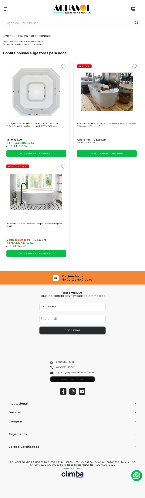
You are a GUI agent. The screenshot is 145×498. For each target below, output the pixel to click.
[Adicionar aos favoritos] (63, 66)
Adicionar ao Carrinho (36, 153)
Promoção (84, 66)
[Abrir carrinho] (135, 9)
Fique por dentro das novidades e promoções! (72, 296)
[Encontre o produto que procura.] (136, 23)
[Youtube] (82, 393)
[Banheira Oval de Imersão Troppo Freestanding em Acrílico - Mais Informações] (36, 192)
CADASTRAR (73, 330)
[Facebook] (63, 393)
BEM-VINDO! (72, 292)
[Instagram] (72, 393)
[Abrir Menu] (5, 9)
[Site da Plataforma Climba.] (72, 472)
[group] (72, 278)
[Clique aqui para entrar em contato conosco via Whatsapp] (136, 475)
